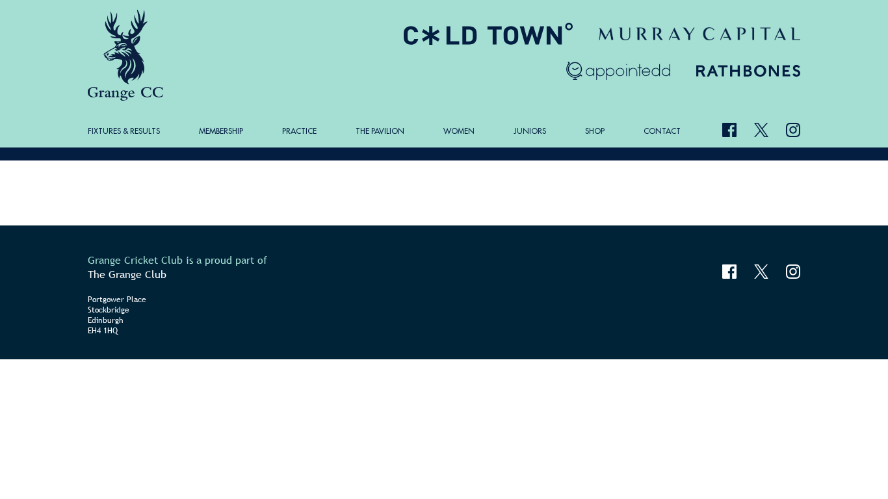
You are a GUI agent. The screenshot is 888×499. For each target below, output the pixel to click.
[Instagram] (793, 130)
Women (459, 131)
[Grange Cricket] (128, 55)
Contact (662, 131)
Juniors (530, 131)
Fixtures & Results (124, 131)
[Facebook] (729, 130)
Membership (221, 131)
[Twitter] (761, 130)
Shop (595, 131)
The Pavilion (380, 131)
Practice (299, 131)
